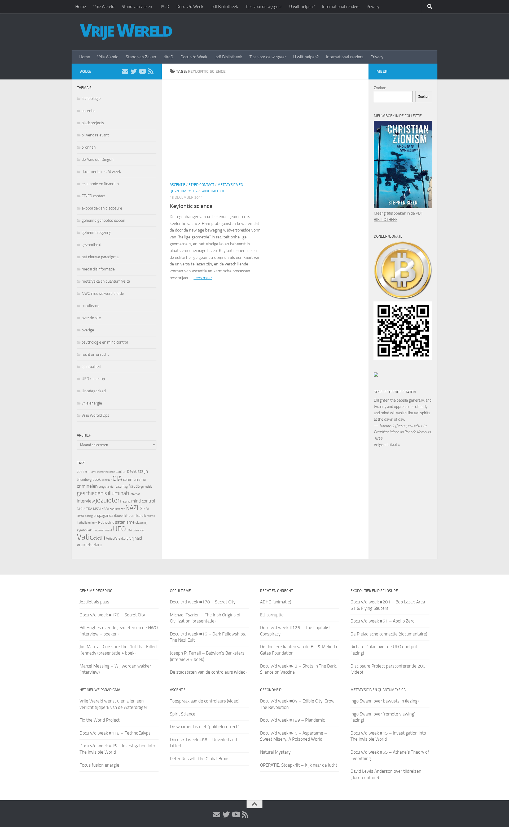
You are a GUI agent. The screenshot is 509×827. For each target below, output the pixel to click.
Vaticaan (91, 537)
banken (121, 472)
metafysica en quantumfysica (106, 281)
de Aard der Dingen (97, 159)
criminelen (87, 486)
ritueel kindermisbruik (130, 516)
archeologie (91, 98)
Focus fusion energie (99, 765)
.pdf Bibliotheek (224, 6)
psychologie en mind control (105, 342)
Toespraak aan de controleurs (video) (204, 701)
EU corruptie (272, 614)
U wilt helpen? (302, 6)
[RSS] (150, 71)
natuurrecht (117, 509)
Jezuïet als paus (94, 601)
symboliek (84, 530)
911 (88, 472)
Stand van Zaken (137, 6)
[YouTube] (142, 71)
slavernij (141, 522)
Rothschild (106, 522)
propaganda (103, 515)
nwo (80, 515)
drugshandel (106, 486)
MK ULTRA (84, 509)
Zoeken (380, 88)
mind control (143, 501)
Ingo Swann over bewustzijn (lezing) (384, 701)
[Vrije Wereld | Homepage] (126, 32)
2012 (80, 472)
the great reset (102, 530)
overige (88, 330)
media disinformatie (98, 269)
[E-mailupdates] (125, 71)
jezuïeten (108, 500)
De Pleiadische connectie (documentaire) (388, 634)
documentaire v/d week (101, 171)
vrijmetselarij (89, 544)
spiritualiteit (213, 191)
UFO (119, 529)
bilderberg (84, 480)
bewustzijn (137, 471)
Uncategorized (94, 391)
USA (129, 530)
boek (97, 479)
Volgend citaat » (387, 444)
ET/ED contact (201, 185)
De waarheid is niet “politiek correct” (204, 726)
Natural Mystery (275, 752)
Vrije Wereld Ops (95, 415)
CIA (117, 478)
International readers (340, 6)
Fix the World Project (100, 720)
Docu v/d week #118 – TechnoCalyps (115, 733)
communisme (134, 479)
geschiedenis (92, 493)
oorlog (89, 516)
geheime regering (96, 232)
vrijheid (135, 538)
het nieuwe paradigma (100, 257)
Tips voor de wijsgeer (263, 6)
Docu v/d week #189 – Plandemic (292, 720)
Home (80, 6)
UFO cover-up (93, 378)
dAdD (164, 6)
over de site (91, 317)
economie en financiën (100, 183)
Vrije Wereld (103, 6)
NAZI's (134, 508)
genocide (146, 486)
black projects (93, 123)
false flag (121, 486)
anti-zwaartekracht (103, 472)
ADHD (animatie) (275, 601)
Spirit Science (182, 714)
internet (135, 494)
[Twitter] (133, 71)
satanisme (125, 522)
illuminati (118, 493)
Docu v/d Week (190, 6)
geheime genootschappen (103, 220)
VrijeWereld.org (117, 538)
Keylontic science (191, 206)
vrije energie (92, 403)
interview (86, 501)
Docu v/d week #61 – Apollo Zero (382, 621)
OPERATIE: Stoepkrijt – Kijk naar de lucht (298, 765)
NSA (146, 509)
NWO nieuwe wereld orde (103, 293)
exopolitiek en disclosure (102, 208)
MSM (97, 509)
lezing (126, 501)
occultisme (90, 305)
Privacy (373, 6)
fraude (134, 486)
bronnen (89, 147)
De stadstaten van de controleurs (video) (208, 672)
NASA (105, 509)
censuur (107, 480)
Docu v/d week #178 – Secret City (112, 614)
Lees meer (203, 277)
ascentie (177, 185)
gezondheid (91, 244)
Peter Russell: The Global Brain (199, 758)
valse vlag (138, 530)
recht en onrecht (95, 354)
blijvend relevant (95, 135)
